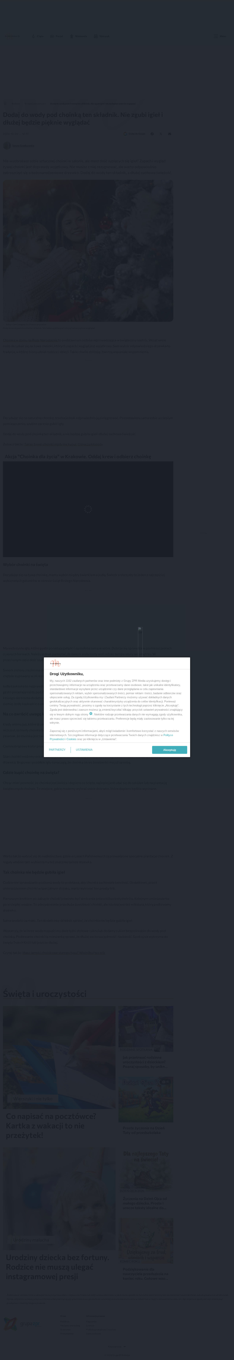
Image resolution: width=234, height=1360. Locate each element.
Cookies (71, 739)
